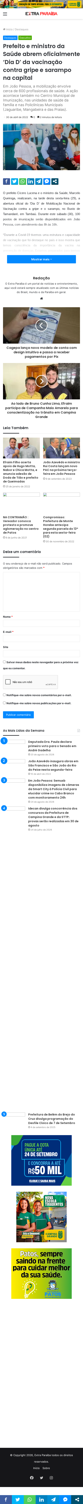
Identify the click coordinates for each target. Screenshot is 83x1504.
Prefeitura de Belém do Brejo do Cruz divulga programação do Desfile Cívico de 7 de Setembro (51, 1118)
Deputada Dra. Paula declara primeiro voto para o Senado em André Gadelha (52, 746)
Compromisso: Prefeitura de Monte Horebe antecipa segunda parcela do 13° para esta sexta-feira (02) (60, 526)
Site (5, 647)
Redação (41, 278)
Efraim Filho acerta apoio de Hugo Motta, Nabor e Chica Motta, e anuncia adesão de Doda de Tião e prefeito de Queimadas (20, 471)
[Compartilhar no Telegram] (38, 181)
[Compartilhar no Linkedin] (30, 181)
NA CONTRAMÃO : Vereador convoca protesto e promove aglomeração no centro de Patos (21, 525)
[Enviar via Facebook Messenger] (46, 181)
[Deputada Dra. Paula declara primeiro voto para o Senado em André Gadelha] (14, 747)
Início (9, 29)
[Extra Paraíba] (41, 13)
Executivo (25, 37)
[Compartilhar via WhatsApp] (22, 181)
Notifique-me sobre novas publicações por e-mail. (38, 703)
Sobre (46, 1468)
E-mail (8, 631)
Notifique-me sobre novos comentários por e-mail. (39, 695)
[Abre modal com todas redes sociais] (54, 181)
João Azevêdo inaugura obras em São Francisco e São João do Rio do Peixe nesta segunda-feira (53, 765)
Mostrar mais (40, 259)
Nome (8, 616)
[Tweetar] (14, 181)
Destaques (21, 29)
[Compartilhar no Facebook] (6, 181)
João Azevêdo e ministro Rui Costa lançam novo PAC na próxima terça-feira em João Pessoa (61, 468)
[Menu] (5, 15)
